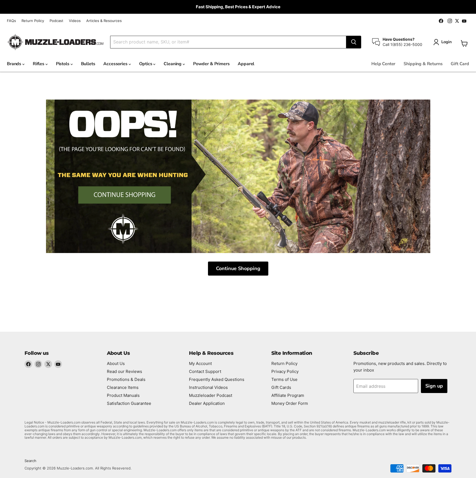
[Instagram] (38, 364)
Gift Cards (281, 387)
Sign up (434, 386)
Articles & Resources (104, 21)
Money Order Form (289, 403)
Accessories (115, 64)
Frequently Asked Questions (216, 379)
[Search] (353, 42)
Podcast (56, 21)
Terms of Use (284, 379)
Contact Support (205, 371)
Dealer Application (207, 403)
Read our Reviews (124, 371)
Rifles (39, 64)
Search (30, 460)
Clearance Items (123, 387)
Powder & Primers (211, 64)
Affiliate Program (287, 395)
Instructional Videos (208, 387)
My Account (200, 363)
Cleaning (173, 64)
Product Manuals (123, 395)
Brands (14, 64)
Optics (146, 64)
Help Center (383, 64)
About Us (116, 363)
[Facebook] (28, 364)
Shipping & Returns (423, 64)
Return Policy (32, 21)
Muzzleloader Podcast (210, 395)
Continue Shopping (238, 268)
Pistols (63, 64)
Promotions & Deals (126, 379)
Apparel (246, 64)
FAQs (11, 21)
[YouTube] (58, 364)
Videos (75, 21)
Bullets (88, 64)
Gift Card (460, 64)
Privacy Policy (285, 371)
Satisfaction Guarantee (129, 403)
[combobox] (228, 42)
